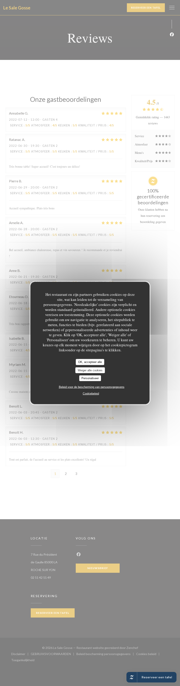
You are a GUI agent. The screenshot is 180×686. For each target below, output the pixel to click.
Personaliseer (90, 378)
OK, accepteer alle (90, 362)
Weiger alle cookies (90, 370)
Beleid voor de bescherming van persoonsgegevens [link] (91, 386)
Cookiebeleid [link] (91, 393)
